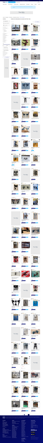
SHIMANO (6, 33)
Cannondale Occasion (24, 423)
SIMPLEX (5, 37)
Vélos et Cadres (5, 4)
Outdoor (36, 4)
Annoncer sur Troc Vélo (5, 435)
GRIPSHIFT (5, 40)
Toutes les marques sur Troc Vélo (25, 436)
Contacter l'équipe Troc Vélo (5, 425)
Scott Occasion (23, 433)
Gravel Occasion (13, 430)
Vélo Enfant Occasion (14, 433)
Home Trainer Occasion (14, 437)
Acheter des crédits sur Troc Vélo (15, 423)
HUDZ (5, 41)
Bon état (5, 54)
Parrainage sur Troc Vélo (33, 421)
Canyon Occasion (23, 424)
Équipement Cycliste (22, 4)
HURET (5, 38)
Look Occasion (23, 429)
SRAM (5, 34)
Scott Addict (23, 440)
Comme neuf (6, 52)
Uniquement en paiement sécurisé (7, 47)
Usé (5, 55)
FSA (5, 39)
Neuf (5, 51)
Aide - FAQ (4, 426)
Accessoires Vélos (16, 4)
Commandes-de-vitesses (16, 17)
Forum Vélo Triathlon (33, 423)
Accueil (4, 17)
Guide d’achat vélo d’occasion (5, 431)
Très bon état (6, 53)
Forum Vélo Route (33, 422)
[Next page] (28, 414)
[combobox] (6, 25)
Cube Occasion (23, 425)
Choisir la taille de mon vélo (5, 432)
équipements (23, 0)
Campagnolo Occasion (24, 422)
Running (32, 4)
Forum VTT (32, 424)
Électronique (27, 4)
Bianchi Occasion (23, 421)
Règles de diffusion (4, 423)
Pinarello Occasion (23, 431)
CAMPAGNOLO (6, 35)
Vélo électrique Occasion (14, 429)
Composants (6, 17)
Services (39, 4)
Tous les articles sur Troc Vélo (6, 429)
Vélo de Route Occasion (14, 427)
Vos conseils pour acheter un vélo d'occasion (34, 426)
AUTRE (5, 36)
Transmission (10, 17)
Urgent (5, 29)
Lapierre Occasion (23, 428)
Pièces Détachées (10, 4)
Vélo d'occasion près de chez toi (15, 426)
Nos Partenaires (4, 436)
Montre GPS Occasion (14, 432)
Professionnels (6, 28)
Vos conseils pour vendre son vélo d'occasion (34, 427)
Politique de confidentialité (5, 424)
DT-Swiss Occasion (23, 426)
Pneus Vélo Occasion (14, 435)
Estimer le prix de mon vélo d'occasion (16, 421)
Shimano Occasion (23, 434)
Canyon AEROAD (23, 441)
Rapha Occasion (23, 432)
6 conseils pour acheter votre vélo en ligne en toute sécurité (7, 430)
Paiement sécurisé (14, 422)
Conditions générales (5, 422)
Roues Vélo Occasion (14, 434)
